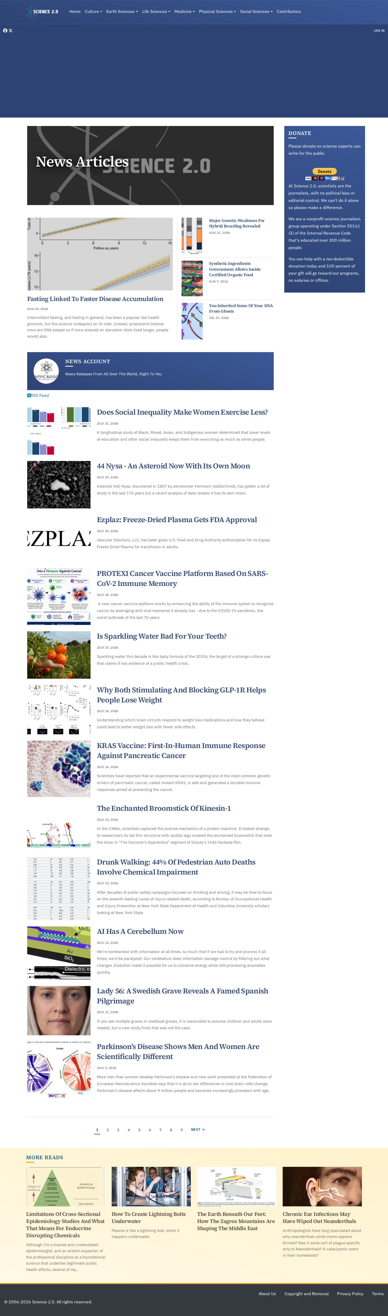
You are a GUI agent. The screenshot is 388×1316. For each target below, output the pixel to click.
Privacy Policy (350, 1293)
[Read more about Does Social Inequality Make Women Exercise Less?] (59, 431)
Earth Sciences (120, 11)
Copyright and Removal (307, 1293)
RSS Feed (40, 395)
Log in (379, 30)
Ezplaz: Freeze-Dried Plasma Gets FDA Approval (177, 519)
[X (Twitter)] (10, 30)
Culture (92, 11)
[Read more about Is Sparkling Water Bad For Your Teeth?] (59, 655)
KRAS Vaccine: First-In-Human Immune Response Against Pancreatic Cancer (181, 750)
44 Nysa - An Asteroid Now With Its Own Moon (173, 466)
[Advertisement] (194, 75)
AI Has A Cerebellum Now (140, 931)
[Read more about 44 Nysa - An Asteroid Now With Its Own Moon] (59, 484)
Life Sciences (154, 11)
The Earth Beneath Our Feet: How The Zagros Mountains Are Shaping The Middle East (236, 1221)
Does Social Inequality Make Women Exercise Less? (182, 412)
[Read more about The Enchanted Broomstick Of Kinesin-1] (59, 827)
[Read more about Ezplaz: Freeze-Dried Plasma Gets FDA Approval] (59, 538)
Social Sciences (254, 11)
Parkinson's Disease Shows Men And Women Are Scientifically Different (178, 1051)
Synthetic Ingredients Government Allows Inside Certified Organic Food (235, 269)
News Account (87, 361)
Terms (378, 1293)
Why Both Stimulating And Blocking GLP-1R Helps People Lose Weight (181, 695)
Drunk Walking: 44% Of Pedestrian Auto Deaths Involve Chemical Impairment (176, 867)
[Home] (44, 12)
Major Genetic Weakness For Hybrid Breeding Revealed (237, 223)
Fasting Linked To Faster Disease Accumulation (95, 298)
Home (75, 11)
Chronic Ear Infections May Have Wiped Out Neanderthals (319, 1217)
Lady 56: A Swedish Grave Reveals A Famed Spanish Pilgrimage (182, 996)
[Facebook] (5, 30)
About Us (267, 1293)
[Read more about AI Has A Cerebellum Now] (59, 953)
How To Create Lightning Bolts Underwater (149, 1217)
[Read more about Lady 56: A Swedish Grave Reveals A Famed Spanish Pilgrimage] (59, 1011)
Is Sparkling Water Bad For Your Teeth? (162, 636)
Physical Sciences (216, 11)
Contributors (289, 11)
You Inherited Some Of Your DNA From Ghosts (241, 308)
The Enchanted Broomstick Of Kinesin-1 (164, 808)
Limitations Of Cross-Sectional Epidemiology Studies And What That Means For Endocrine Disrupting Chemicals (65, 1224)
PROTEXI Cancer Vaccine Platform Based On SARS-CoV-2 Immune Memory (182, 578)
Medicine (183, 11)
